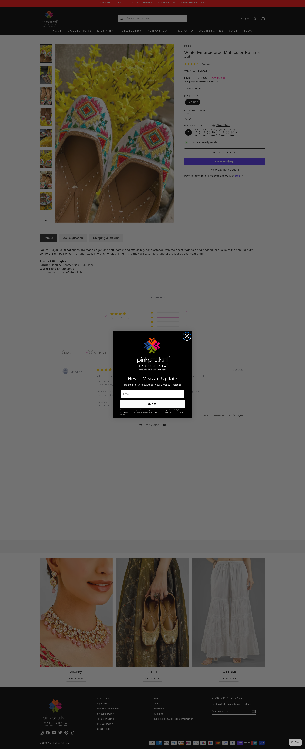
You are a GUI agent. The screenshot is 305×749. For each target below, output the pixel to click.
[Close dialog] (187, 336)
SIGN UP (152, 403)
